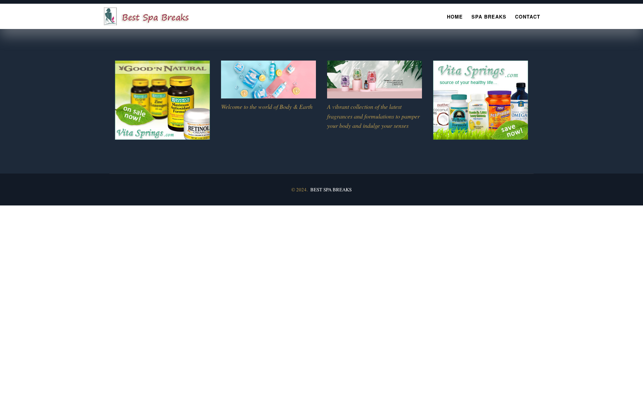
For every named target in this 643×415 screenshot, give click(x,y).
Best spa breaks (331, 189)
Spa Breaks (488, 16)
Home (455, 16)
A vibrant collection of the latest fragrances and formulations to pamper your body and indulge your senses (373, 116)
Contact (527, 16)
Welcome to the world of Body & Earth (267, 106)
